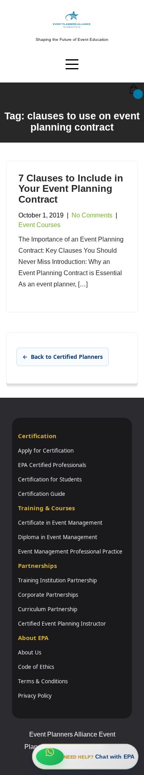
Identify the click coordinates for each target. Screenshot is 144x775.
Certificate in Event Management (60, 522)
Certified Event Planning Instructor (62, 623)
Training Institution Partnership (57, 580)
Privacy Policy (35, 695)
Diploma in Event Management (57, 537)
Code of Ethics (36, 666)
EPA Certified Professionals (52, 465)
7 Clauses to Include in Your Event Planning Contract (70, 189)
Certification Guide (41, 493)
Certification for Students (50, 479)
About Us (29, 652)
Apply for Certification (46, 450)
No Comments (92, 215)
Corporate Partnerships (48, 594)
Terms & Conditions (43, 681)
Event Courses (39, 224)
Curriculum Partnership (47, 609)
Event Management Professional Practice (70, 551)
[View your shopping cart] (133, 83)
